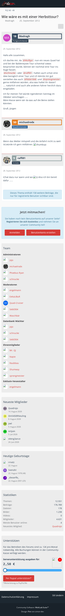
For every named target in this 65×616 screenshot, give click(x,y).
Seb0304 (14, 309)
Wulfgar (29, 60)
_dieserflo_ (13, 477)
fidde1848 (31, 79)
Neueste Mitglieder (15, 402)
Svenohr (12, 470)
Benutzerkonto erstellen (43, 232)
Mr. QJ (13, 350)
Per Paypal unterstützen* (18, 578)
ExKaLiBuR (15, 296)
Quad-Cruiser (16, 302)
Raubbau (14, 363)
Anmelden (15, 232)
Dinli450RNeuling (17, 415)
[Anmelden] (53, 4)
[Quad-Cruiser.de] (8, 4)
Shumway (14, 369)
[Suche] (46, 4)
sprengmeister (52, 79)
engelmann (15, 290)
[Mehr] (60, 48)
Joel (10, 423)
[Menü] (61, 4)
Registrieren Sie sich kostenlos (22, 221)
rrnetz (11, 462)
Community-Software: (32, 607)
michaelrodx (16, 266)
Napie (13, 356)
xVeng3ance (14, 438)
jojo (11, 260)
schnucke (10, 72)
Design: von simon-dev (32, 611)
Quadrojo (13, 408)
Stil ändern (57, 595)
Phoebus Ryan (17, 272)
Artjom (11, 431)
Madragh (9, 20)
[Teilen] (60, 26)
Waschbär (15, 315)
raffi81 (28, 72)
